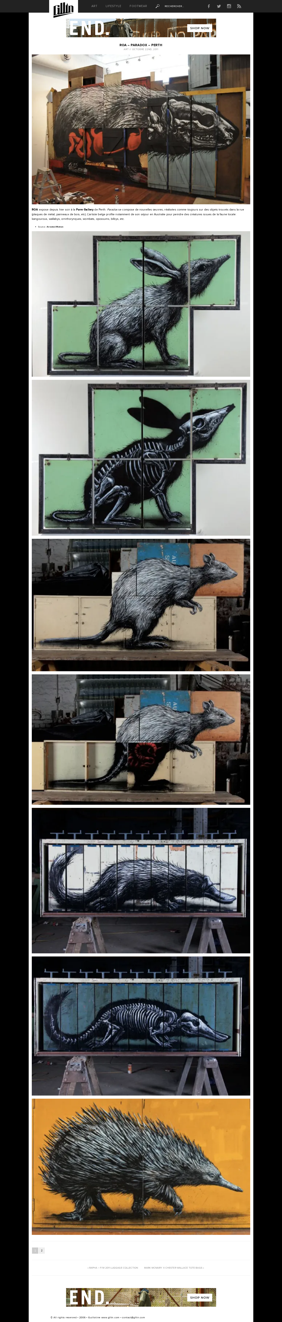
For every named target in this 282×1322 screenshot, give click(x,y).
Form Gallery (85, 209)
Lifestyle (113, 6)
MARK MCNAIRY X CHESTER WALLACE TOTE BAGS (173, 1267)
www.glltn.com (110, 1317)
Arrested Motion (55, 227)
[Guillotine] (63, 11)
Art (94, 6)
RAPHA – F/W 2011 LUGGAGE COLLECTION (113, 1267)
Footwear (138, 6)
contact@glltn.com (133, 1317)
